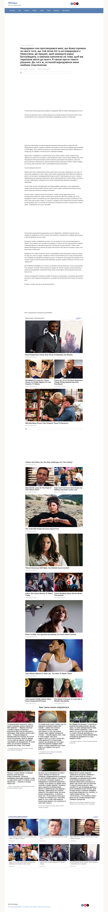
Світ (19, 10)
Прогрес (56, 10)
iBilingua (12, 3)
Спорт (42, 10)
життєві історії (46, 69)
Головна (12, 10)
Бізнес (34, 10)
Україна (26, 10)
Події (48, 10)
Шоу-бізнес (66, 10)
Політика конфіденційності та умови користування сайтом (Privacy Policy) (29, 907)
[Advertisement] (54, 27)
